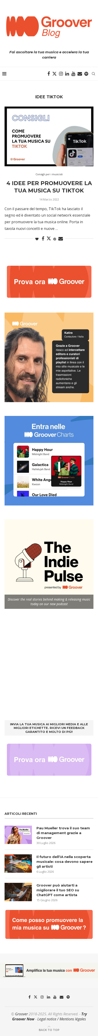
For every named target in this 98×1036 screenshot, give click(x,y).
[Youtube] (73, 73)
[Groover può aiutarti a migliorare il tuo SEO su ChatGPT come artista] (18, 892)
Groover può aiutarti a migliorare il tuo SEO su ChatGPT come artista (57, 890)
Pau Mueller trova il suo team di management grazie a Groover (63, 833)
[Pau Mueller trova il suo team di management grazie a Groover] (18, 835)
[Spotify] (86, 73)
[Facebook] (48, 73)
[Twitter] (54, 73)
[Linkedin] (67, 73)
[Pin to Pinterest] (54, 239)
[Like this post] (37, 239)
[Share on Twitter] (48, 238)
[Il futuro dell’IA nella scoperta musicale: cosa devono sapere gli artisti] (18, 863)
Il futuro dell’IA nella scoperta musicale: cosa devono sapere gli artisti (64, 862)
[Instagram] (61, 73)
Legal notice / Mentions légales (61, 1019)
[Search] (93, 73)
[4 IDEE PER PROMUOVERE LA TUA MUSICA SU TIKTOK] (49, 136)
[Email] (79, 73)
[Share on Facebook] (43, 238)
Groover (21, 1013)
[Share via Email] (60, 238)
